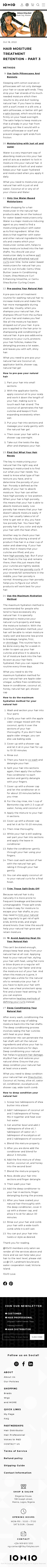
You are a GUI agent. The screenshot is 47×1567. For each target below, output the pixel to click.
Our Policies (11, 1381)
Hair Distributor (14, 1430)
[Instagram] (16, 1364)
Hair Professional (14, 1435)
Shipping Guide (14, 1466)
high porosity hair (19, 555)
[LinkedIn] (30, 1364)
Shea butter (35, 1077)
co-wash (33, 760)
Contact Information (17, 1473)
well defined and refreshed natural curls (22, 258)
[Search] (38, 4)
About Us (9, 1377)
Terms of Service (15, 1451)
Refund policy (13, 1458)
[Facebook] (23, 1364)
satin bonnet (12, 113)
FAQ (6, 1419)
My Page (9, 1414)
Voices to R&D (12, 1439)
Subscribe (37, 1337)
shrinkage (12, 643)
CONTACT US (12, 1444)
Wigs (7, 1398)
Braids (8, 1393)
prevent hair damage (30, 1055)
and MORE (10, 1402)
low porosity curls (29, 569)
